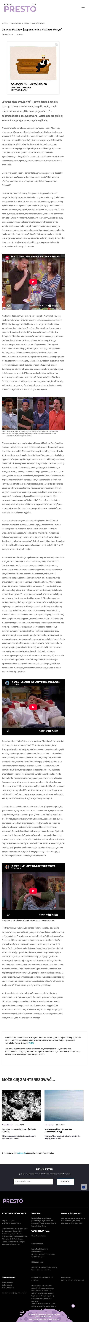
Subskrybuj (65, 1182)
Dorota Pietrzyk (7, 1125)
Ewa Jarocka (48, 1125)
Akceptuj (75, 1306)
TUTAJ (31, 1043)
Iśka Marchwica (7, 34)
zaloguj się (21, 1153)
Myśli (4, 23)
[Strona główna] (20, 8)
